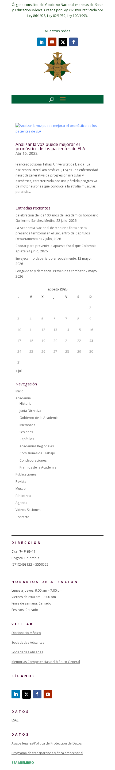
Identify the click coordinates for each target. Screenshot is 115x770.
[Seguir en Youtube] (52, 42)
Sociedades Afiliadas (27, 652)
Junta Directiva (30, 410)
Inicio (20, 391)
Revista (21, 481)
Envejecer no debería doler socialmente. (46, 258)
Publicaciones (26, 474)
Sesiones (26, 432)
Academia (23, 398)
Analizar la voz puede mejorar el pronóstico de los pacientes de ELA (50, 146)
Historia (26, 403)
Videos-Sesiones (28, 509)
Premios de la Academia (38, 467)
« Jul (19, 371)
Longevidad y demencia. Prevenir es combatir (50, 271)
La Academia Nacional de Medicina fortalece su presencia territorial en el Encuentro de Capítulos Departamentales (53, 233)
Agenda (21, 502)
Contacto (22, 517)
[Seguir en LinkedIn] (41, 42)
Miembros (27, 425)
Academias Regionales (37, 446)
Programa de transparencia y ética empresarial (47, 753)
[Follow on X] (63, 42)
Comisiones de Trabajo (37, 453)
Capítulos (27, 439)
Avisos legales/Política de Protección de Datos (46, 743)
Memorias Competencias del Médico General (45, 662)
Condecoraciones (33, 460)
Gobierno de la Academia (39, 417)
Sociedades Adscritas (27, 642)
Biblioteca (23, 495)
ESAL (14, 720)
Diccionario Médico (26, 633)
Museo (21, 488)
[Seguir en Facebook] (73, 42)
